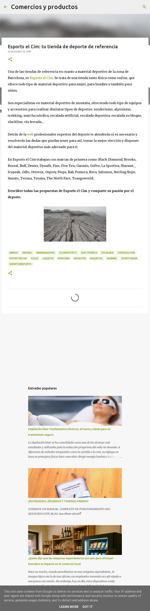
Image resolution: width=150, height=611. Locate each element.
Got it (87, 607)
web (30, 134)
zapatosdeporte (20, 264)
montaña (64, 258)
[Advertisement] (75, 346)
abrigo (13, 252)
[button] (10, 59)
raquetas (96, 258)
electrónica (89, 252)
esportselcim (18, 258)
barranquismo (46, 252)
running (112, 258)
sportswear (129, 258)
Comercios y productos (44, 6)
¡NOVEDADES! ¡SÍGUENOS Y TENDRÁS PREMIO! (58, 501)
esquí (34, 258)
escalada (107, 252)
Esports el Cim (41, 78)
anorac (27, 252)
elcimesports (68, 252)
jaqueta (48, 258)
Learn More (69, 607)
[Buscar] (144, 7)
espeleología (126, 252)
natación (80, 258)
